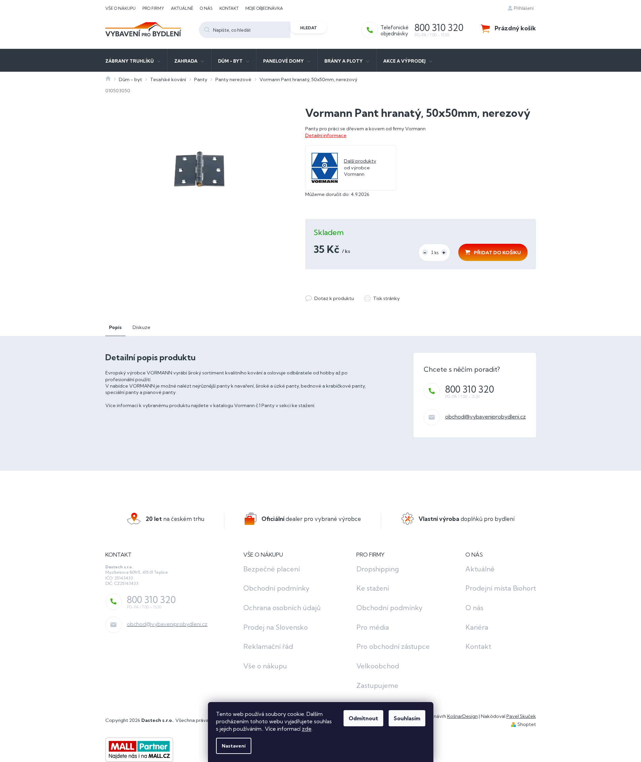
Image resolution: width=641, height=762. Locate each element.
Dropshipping (377, 569)
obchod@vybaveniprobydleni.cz (485, 416)
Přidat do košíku (497, 253)
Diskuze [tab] (141, 327)
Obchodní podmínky (276, 588)
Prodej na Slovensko (275, 627)
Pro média (372, 627)
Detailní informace (326, 135)
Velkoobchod (377, 666)
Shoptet (527, 724)
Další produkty (360, 161)
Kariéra (476, 627)
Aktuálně (182, 8)
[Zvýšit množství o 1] (444, 252)
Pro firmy (153, 8)
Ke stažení (372, 588)
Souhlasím (407, 718)
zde (307, 728)
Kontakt (229, 8)
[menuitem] (133, 60)
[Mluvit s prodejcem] (329, 298)
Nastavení (234, 746)
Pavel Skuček (521, 716)
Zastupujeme (377, 685)
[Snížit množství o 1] (425, 252)
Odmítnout (363, 718)
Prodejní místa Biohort (500, 588)
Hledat (308, 27)
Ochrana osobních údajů (282, 607)
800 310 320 (469, 389)
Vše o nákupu (120, 8)
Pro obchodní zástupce (393, 646)
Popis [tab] (115, 327)
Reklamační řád (268, 646)
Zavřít (342, 292)
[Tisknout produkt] (382, 298)
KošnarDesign (462, 716)
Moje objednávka (264, 8)
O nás (206, 8)
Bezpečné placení (271, 569)
